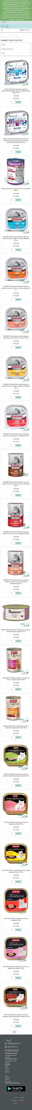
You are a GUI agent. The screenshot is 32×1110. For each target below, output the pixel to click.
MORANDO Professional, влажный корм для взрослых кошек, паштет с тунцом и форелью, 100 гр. (16, 238)
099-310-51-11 (12, 1047)
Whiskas (7, 1079)
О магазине (21, 1100)
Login (4, 22)
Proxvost (7, 1068)
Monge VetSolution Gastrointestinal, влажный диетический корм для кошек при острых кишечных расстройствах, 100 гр (16, 140)
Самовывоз (14, 1100)
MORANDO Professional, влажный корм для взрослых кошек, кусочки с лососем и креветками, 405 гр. (16, 581)
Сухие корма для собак (10, 1060)
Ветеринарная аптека (12, 1083)
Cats (7, 36)
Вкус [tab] (3, 53)
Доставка (22, 1097)
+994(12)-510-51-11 (24, 30)
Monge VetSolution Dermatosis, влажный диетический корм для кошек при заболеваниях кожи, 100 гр (16, 90)
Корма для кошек (11, 1053)
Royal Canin (7, 1077)
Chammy (7, 1070)
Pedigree (7, 1072)
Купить (18, 102)
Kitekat (6, 1066)
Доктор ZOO (8, 1081)
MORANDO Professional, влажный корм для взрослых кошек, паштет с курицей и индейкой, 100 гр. (16, 386)
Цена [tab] (3, 44)
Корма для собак (11, 1059)
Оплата (16, 1097)
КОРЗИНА (22, 1103)
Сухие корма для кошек (10, 1055)
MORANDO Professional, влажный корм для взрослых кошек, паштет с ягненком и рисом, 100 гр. (16, 288)
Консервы (7, 1057)
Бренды (7, 1064)
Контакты (15, 1103)
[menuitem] (5, 26)
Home (2, 36)
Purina (6, 1075)
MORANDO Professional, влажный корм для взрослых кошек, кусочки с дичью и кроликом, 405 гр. (16, 483)
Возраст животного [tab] (7, 49)
